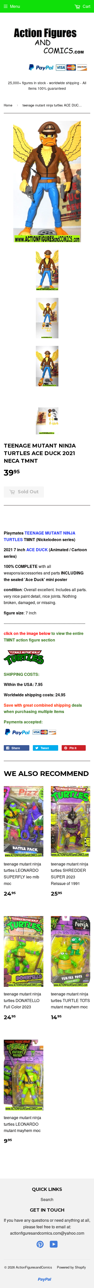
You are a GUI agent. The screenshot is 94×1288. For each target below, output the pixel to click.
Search (47, 1199)
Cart (86, 6)
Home (8, 105)
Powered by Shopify (71, 1267)
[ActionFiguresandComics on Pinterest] (40, 1246)
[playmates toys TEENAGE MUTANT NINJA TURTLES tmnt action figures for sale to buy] (24, 664)
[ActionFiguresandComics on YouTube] (54, 1246)
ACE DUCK (37, 549)
